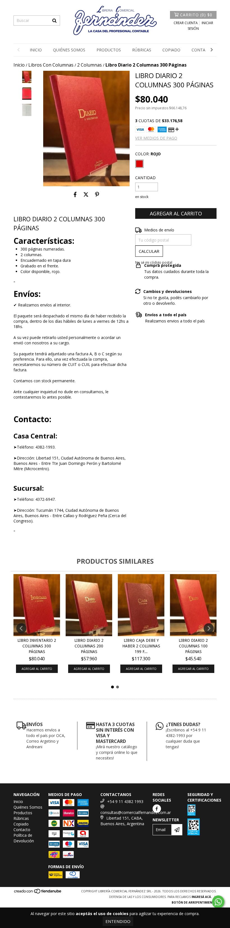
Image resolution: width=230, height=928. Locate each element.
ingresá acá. (202, 897)
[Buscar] (54, 20)
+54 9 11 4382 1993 (125, 801)
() (196, 14)
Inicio (36, 50)
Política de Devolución (23, 838)
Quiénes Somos (69, 50)
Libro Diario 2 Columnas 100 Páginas (193, 646)
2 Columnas (89, 65)
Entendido (117, 921)
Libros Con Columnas (50, 65)
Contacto (202, 50)
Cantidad (145, 177)
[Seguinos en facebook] (157, 808)
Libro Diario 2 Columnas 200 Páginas (89, 646)
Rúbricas (141, 50)
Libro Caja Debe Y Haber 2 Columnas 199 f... (141, 646)
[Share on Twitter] (86, 194)
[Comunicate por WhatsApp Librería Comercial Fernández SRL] (218, 901)
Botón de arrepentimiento (194, 902)
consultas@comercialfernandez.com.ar (135, 812)
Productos (108, 50)
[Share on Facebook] (75, 194)
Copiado (171, 50)
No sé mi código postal (153, 262)
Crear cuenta (186, 23)
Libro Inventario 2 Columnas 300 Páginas (36, 646)
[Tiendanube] (38, 893)
